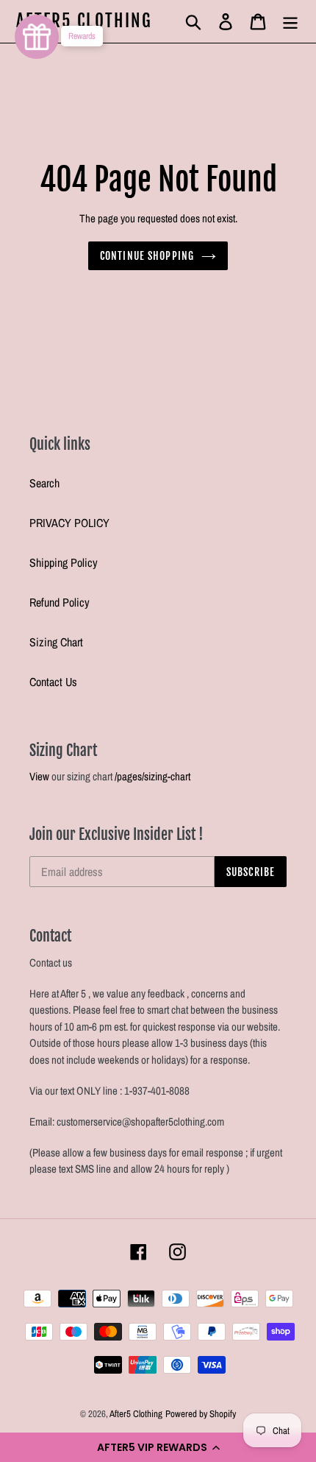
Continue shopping (147, 256)
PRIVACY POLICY (69, 523)
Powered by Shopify (200, 1414)
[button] (158, 1447)
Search (44, 483)
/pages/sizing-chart (152, 776)
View (39, 776)
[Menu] (290, 21)
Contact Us (53, 682)
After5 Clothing (84, 21)
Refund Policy (59, 602)
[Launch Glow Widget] (37, 37)
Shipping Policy (63, 562)
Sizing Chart (56, 642)
